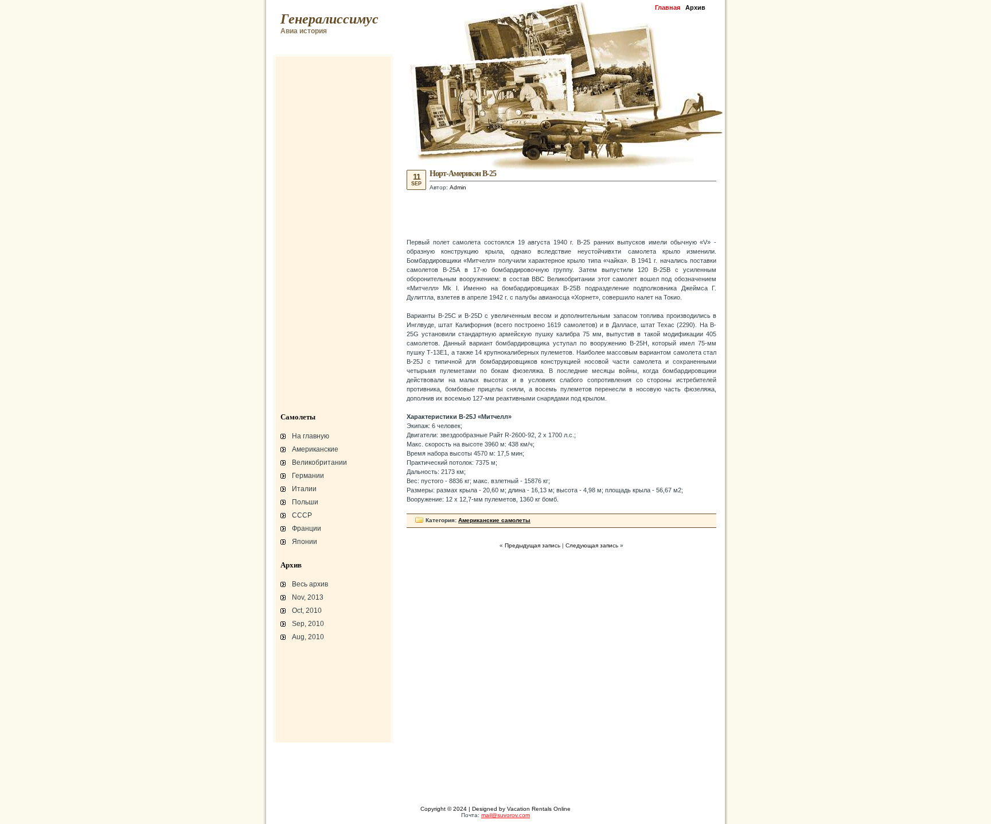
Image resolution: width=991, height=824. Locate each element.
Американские (315, 449)
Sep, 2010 (308, 624)
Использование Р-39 (310, 727)
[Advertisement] (561, 213)
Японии (304, 542)
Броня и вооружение (310, 700)
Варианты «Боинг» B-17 (314, 686)
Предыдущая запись (532, 545)
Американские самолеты (494, 520)
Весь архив (310, 584)
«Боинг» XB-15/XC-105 (313, 720)
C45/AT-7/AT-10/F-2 (307, 665)
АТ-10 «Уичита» (303, 672)
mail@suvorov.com (505, 815)
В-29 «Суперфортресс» (314, 693)
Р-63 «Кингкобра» (305, 706)
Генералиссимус (329, 18)
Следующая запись (591, 545)
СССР (302, 515)
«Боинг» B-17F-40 (306, 679)
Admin (458, 187)
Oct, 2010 (307, 611)
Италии (304, 489)
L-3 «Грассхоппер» (307, 658)
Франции (306, 528)
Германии (308, 476)
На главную (310, 436)
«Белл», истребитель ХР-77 (320, 713)
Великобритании (319, 462)
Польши (305, 502)
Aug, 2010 (308, 637)
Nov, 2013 (307, 597)
